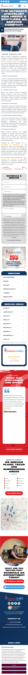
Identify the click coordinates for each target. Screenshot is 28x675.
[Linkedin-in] (1, 1)
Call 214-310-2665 (15, 622)
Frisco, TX (6, 320)
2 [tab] (13, 445)
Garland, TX (7, 323)
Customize (14, 668)
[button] (24, 6)
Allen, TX (6, 308)
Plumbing (6, 293)
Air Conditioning (8, 277)
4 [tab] (16, 445)
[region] (14, 660)
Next (26, 415)
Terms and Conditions (11, 240)
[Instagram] (4, 1)
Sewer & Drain (8, 297)
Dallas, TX (6, 316)
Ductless (6, 285)
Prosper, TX (7, 331)
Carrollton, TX (8, 312)
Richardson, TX (8, 335)
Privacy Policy (20, 235)
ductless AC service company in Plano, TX (14, 60)
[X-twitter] (8, 1)
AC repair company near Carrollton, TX (14, 158)
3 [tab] (14, 445)
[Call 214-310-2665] (8, 622)
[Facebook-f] (6, 1)
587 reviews (14, 358)
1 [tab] (12, 445)
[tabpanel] (14, 415)
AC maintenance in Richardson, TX (14, 143)
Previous (1, 415)
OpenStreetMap (24, 529)
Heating (5, 281)
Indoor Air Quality (9, 289)
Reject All (14, 672)
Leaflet (18, 529)
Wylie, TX (6, 339)
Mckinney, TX (7, 327)
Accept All (14, 665)
